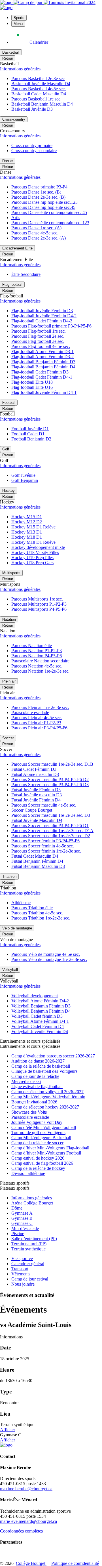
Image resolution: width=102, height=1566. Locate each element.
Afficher (7, 1429)
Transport (19, 1268)
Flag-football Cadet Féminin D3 (40, 372)
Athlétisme (21, 902)
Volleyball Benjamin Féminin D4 (41, 1011)
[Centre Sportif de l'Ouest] (6, 7)
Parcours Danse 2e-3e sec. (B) (38, 197)
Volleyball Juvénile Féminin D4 (39, 1031)
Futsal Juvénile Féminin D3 (36, 789)
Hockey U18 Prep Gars (32, 562)
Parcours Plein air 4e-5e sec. (36, 717)
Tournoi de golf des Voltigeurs (38, 1132)
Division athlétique (28, 1173)
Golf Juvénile (23, 475)
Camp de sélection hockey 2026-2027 (45, 1107)
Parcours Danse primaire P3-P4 (39, 186)
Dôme (16, 1208)
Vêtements (20, 1273)
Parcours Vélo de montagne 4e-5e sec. (45, 954)
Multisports (11, 573)
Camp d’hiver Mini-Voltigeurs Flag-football (50, 1147)
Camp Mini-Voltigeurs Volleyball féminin (48, 1096)
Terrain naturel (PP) (28, 1243)
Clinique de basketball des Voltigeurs (44, 1071)
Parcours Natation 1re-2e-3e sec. (40, 671)
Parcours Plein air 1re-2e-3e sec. (40, 707)
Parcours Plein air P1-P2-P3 (36, 722)
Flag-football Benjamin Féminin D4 (43, 366)
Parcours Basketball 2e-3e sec (38, 78)
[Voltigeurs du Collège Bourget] (7, 2)
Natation (9, 619)
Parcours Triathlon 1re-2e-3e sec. (40, 918)
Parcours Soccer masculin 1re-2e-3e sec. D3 (50, 815)
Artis (15, 217)
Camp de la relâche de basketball (40, 1066)
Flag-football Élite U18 (32, 382)
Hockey (8, 490)
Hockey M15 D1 (26, 516)
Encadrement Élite (17, 248)
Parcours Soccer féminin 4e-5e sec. (42, 845)
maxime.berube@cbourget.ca (26, 1488)
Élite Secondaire (26, 274)
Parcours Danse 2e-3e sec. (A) (38, 238)
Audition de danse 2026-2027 (38, 1061)
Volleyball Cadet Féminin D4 (37, 1026)
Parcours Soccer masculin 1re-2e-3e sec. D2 (50, 835)
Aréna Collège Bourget (32, 1202)
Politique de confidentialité (75, 1563)
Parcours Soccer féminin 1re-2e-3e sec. (46, 851)
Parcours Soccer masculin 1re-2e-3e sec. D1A (52, 830)
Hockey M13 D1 (26, 532)
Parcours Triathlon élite (32, 907)
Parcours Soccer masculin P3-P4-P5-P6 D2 (50, 779)
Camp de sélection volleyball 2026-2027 (47, 1091)
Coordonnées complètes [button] (21, 1531)
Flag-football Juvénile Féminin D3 (42, 310)
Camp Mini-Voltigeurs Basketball (41, 1137)
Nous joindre (23, 1284)
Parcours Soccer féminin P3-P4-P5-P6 (45, 840)
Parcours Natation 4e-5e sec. (36, 666)
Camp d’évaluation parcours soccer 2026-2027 (53, 1055)
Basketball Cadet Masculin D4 (38, 93)
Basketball (11, 52)
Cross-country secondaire (34, 150)
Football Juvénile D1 (30, 428)
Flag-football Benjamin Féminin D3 (43, 361)
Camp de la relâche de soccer (37, 1142)
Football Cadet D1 (27, 433)
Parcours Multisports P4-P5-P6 (39, 609)
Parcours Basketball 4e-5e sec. (38, 88)
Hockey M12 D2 (26, 521)
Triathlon (9, 876)
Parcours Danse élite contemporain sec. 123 (50, 222)
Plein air (9, 681)
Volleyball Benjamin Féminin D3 (41, 1006)
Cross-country (13, 119)
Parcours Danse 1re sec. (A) (36, 227)
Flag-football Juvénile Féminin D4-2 (43, 315)
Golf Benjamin (24, 480)
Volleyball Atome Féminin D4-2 (40, 1000)
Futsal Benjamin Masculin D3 (38, 866)
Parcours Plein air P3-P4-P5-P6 (39, 727)
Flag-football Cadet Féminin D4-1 (41, 377)
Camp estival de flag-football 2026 (42, 1163)
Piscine (17, 1233)
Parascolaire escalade (30, 712)
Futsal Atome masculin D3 (35, 774)
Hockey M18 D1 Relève (33, 542)
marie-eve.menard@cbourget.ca (28, 1521)
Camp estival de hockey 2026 (37, 1158)
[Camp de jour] (29, 2)
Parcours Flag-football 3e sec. (37, 341)
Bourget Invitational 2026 (34, 1101)
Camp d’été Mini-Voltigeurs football (43, 1127)
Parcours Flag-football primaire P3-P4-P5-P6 (51, 326)
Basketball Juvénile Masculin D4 (40, 83)
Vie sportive (22, 1258)
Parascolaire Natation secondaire (40, 660)
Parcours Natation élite (31, 645)
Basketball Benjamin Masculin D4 (42, 104)
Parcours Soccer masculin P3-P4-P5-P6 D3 (50, 784)
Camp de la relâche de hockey (38, 1168)
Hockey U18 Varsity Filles (35, 552)
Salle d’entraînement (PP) (34, 1238)
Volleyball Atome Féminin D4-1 (40, 1021)
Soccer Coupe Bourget (31, 810)
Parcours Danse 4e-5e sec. (34, 232)
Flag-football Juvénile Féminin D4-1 (43, 392)
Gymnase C (22, 1223)
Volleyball (10, 969)
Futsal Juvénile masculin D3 (36, 794)
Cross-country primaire (31, 145)
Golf (5, 449)
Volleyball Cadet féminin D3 (37, 1016)
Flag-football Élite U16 (32, 387)
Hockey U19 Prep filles (32, 557)
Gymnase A (22, 1213)
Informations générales (20, 68)
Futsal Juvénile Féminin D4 (36, 799)
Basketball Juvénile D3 (32, 109)
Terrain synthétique (28, 1248)
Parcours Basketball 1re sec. (36, 98)
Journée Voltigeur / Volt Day (36, 1122)
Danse (7, 161)
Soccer (8, 738)
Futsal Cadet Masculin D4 (34, 856)
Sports (19, 18)
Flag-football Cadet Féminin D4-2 (41, 320)
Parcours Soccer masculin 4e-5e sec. (43, 805)
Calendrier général (27, 1263)
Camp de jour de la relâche (35, 1076)
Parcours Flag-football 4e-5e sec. (40, 346)
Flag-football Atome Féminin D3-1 (42, 351)
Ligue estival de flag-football (37, 1086)
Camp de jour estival (29, 1279)
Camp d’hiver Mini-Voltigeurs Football (46, 1153)
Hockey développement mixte (38, 547)
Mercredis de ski (26, 1081)
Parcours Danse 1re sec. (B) (36, 192)
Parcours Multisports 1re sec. (37, 599)
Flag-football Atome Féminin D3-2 (42, 356)
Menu (18, 24)
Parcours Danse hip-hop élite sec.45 (43, 207)
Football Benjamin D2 (31, 438)
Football (8, 402)
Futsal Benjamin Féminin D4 (37, 861)
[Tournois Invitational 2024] (69, 2)
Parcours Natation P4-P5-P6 (36, 655)
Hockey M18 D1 (26, 537)
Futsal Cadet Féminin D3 (33, 769)
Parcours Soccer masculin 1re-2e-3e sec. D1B (52, 764)
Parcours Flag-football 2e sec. (37, 336)
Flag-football (12, 284)
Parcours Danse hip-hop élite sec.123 (44, 202)
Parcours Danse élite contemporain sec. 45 (49, 212)
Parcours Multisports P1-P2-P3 (39, 604)
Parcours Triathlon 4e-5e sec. (37, 912)
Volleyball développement (34, 995)
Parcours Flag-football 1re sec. (38, 331)
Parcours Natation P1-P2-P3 (36, 650)
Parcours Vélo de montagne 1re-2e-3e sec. (49, 959)
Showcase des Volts (29, 1112)
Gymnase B (22, 1218)
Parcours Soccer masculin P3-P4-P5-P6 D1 (50, 825)
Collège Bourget (31, 1563)
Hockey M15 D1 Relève (33, 526)
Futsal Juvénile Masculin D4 (36, 820)
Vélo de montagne (17, 928)
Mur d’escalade (25, 1228)
